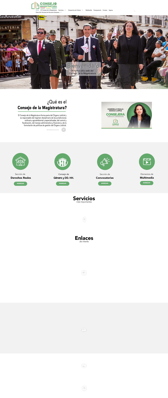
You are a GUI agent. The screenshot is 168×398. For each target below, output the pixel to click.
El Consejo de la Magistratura (49, 10)
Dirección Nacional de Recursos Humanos (47, 12)
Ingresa (111, 10)
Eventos (105, 10)
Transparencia (97, 10)
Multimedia (89, 10)
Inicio (37, 10)
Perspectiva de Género (74, 10)
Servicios (61, 10)
